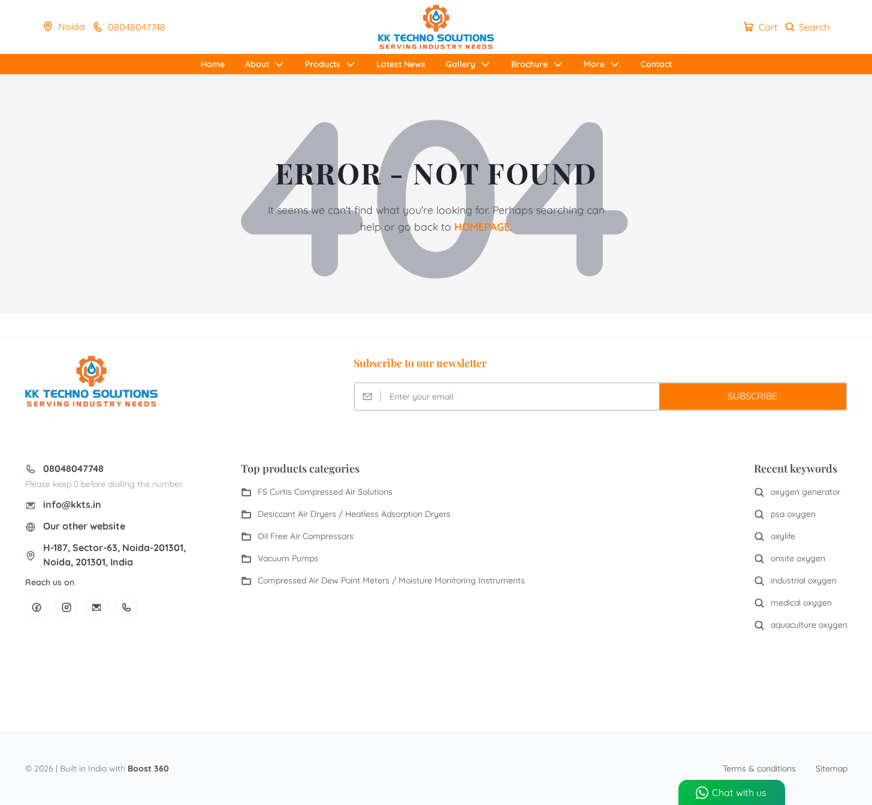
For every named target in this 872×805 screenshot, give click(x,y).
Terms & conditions (759, 768)
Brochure (529, 64)
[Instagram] (66, 607)
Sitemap (831, 768)
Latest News (401, 64)
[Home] (436, 27)
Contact (656, 64)
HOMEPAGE (482, 226)
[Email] (96, 607)
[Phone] (126, 607)
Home (213, 64)
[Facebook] (36, 607)
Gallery (460, 64)
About (257, 64)
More (594, 64)
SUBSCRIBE (752, 396)
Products (322, 64)
